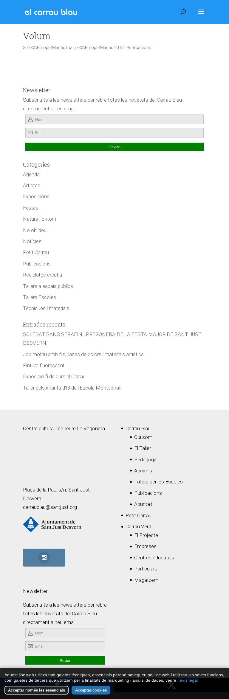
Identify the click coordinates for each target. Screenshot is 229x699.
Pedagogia (145, 460)
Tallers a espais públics (48, 286)
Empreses (145, 546)
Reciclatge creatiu (42, 275)
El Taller (142, 448)
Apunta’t (143, 504)
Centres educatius (154, 558)
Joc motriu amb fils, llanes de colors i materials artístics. (84, 354)
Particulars (145, 569)
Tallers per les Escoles (158, 482)
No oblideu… (36, 230)
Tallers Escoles (39, 297)
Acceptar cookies (91, 690)
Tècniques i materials (46, 308)
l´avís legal (187, 680)
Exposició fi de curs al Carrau (54, 376)
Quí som (143, 437)
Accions (143, 471)
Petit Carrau (36, 252)
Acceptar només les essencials (36, 690)
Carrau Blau (138, 428)
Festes (30, 208)
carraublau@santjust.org (50, 507)
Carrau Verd (138, 526)
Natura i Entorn (39, 219)
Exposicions (36, 196)
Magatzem (146, 580)
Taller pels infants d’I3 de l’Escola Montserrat (72, 388)
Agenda (31, 174)
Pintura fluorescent (44, 365)
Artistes (31, 185)
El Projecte (146, 535)
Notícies (32, 241)
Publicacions (138, 47)
